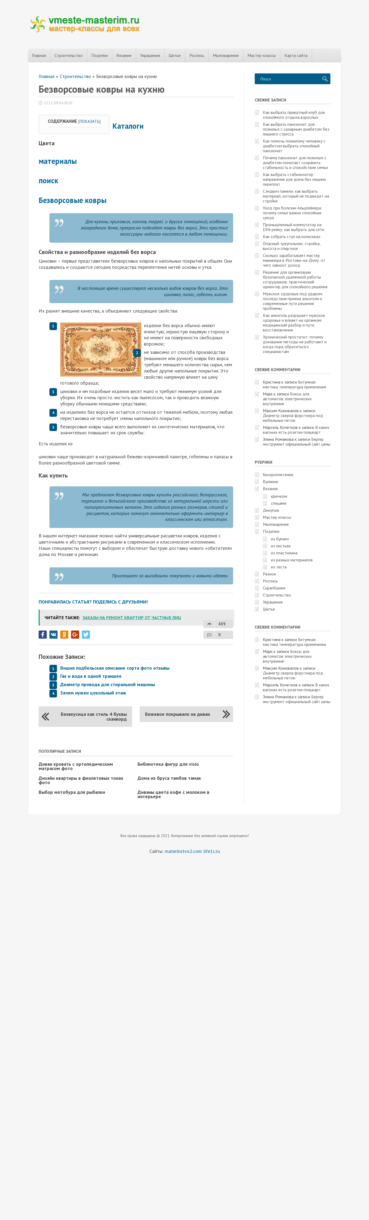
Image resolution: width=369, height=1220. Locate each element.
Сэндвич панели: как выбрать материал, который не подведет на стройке (296, 196)
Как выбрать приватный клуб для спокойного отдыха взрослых (294, 115)
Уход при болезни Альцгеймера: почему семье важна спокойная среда (292, 212)
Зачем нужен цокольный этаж (93, 693)
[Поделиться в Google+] (75, 635)
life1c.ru (211, 851)
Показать (89, 121)
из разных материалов (292, 559)
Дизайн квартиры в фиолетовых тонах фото (81, 780)
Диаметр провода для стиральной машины (107, 684)
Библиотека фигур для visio (168, 764)
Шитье (175, 55)
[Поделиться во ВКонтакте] (53, 635)
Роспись (196, 55)
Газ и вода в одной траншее (91, 676)
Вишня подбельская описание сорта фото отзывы (114, 668)
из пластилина (284, 552)
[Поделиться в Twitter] (86, 635)
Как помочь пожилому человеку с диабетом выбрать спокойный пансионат (294, 145)
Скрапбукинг (274, 588)
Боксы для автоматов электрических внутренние (287, 398)
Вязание (124, 55)
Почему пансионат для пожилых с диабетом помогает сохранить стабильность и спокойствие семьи (295, 162)
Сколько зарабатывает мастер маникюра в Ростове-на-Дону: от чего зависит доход (294, 260)
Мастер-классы (261, 55)
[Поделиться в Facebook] (43, 635)
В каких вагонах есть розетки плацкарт (296, 430)
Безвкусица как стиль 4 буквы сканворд (94, 716)
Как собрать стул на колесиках (291, 236)
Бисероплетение (278, 474)
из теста (279, 567)
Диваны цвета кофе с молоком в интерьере (173, 794)
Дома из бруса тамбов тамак (169, 778)
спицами (278, 503)
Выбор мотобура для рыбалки (72, 792)
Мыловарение (226, 55)
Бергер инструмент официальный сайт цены (296, 441)
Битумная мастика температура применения (294, 384)
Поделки (99, 55)
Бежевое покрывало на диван (177, 714)
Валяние (270, 481)
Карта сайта (295, 55)
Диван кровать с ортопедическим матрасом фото (76, 766)
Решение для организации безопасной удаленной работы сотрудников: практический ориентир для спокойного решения (295, 279)
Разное (269, 574)
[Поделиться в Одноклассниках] (64, 635)
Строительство (69, 55)
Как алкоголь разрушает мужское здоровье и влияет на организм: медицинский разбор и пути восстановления (294, 323)
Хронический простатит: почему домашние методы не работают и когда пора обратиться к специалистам (295, 344)
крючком (279, 496)
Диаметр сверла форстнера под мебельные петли (293, 418)
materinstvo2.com (183, 851)
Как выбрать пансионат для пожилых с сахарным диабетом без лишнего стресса (296, 129)
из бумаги (280, 538)
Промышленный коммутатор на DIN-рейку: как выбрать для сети (293, 227)
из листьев (281, 545)
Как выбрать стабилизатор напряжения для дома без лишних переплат (294, 179)
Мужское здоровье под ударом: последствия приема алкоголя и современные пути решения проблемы (293, 301)
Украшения (150, 55)
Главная (39, 55)
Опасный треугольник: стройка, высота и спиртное (291, 246)
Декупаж (271, 510)
